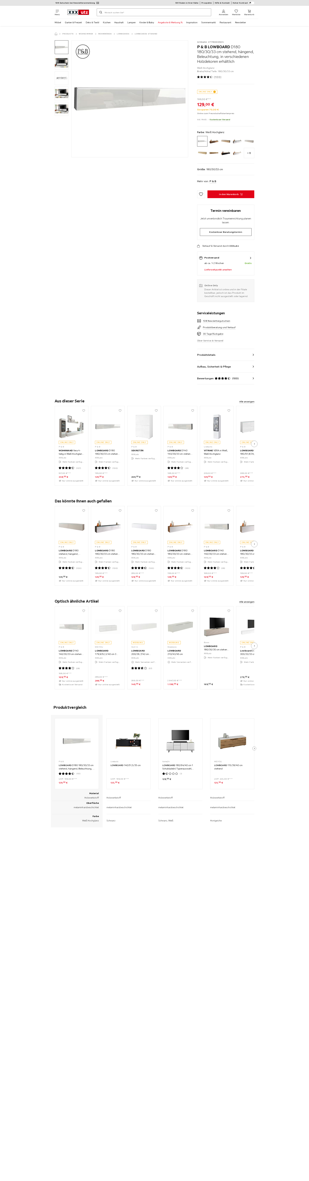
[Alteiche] (214, 141)
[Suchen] (101, 12)
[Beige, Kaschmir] (249, 141)
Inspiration (191, 22)
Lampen (131, 22)
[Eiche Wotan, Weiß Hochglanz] (237, 153)
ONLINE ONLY (205, 92)
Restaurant (225, 22)
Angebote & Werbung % (170, 22)
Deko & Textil (92, 22)
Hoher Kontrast (240, 3)
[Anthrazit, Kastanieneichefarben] (225, 141)
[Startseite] (56, 34)
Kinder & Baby (147, 22)
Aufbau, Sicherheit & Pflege (214, 366)
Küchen (107, 22)
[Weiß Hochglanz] (202, 141)
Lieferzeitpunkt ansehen (218, 269)
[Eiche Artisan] (202, 153)
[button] (61, 47)
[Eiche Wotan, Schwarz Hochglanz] (225, 153)
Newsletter (240, 22)
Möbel (58, 22)
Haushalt (119, 22)
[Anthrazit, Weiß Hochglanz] (237, 141)
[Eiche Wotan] (214, 153)
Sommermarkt (208, 22)
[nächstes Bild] (254, 444)
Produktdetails (206, 354)
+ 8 (249, 153)
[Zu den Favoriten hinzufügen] (201, 194)
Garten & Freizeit (73, 22)
